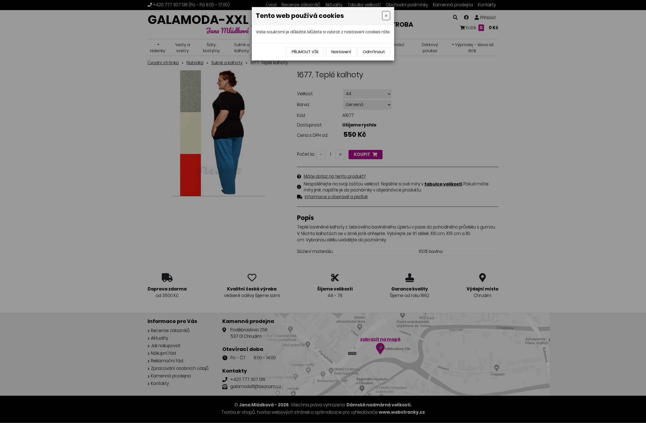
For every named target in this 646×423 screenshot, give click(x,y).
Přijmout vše (305, 52)
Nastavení (341, 52)
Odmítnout (374, 52)
